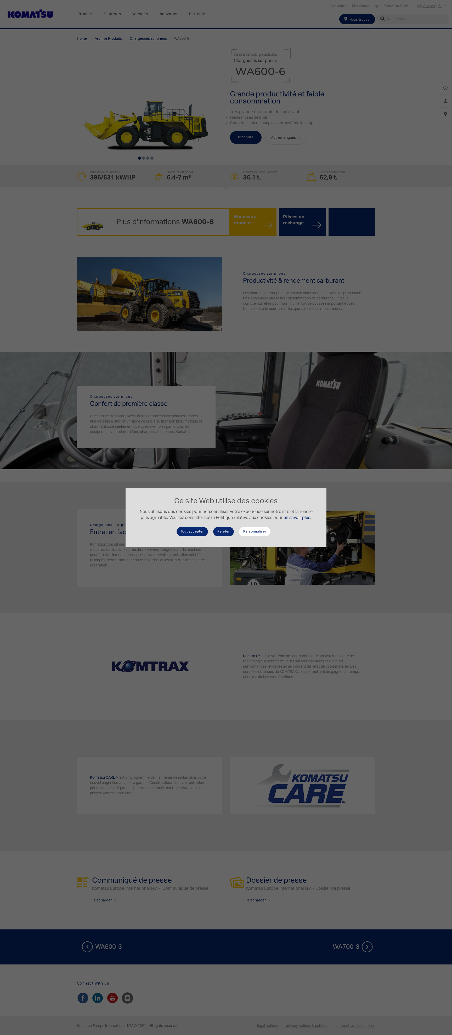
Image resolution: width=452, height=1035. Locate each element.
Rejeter (223, 531)
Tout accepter (192, 531)
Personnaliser (254, 531)
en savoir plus (297, 518)
